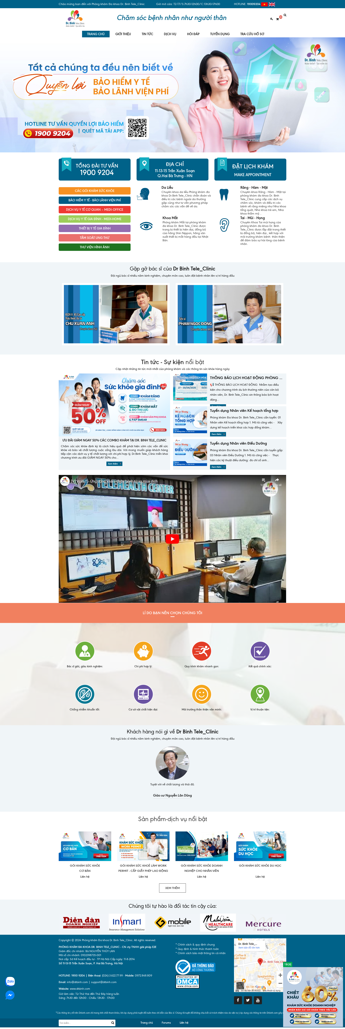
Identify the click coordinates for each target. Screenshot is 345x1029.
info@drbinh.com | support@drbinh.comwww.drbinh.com (88, 985)
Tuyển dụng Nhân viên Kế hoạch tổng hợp (244, 410)
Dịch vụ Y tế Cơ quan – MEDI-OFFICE (94, 210)
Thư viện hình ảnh (94, 247)
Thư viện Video (94, 256)
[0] (276, 19)
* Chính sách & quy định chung (195, 944)
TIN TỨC (147, 34)
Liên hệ (184, 1022)
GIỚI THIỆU (123, 34)
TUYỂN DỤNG (220, 34)
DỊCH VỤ (170, 34)
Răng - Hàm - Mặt (254, 187)
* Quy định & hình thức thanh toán (197, 949)
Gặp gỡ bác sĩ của (172, 268)
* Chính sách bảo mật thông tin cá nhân (200, 953)
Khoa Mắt (170, 218)
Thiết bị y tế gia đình (95, 228)
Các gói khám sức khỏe (94, 191)
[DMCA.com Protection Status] (187, 981)
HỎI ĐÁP (193, 34)
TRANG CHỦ (96, 34)
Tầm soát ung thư (94, 238)
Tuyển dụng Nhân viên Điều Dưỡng (238, 443)
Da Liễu (167, 187)
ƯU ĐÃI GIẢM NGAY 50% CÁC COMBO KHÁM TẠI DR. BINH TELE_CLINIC (114, 440)
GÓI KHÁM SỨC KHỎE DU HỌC (260, 865)
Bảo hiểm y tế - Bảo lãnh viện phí (94, 200)
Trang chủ (147, 1022)
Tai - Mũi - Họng (252, 218)
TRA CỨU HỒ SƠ (252, 34)
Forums (166, 1022)
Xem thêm (113, 463)
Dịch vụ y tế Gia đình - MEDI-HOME (94, 219)
